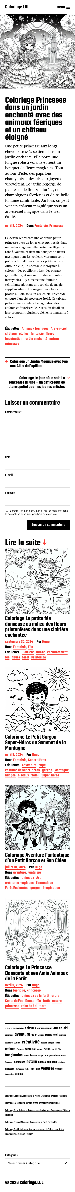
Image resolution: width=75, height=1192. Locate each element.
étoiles (24, 334)
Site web (10, 493)
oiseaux (23, 776)
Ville (38, 1069)
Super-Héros (37, 760)
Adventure (29, 765)
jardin (26, 1056)
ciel (55, 1035)
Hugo (46, 642)
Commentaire (14, 412)
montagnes (19, 1062)
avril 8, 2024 (14, 226)
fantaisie (37, 334)
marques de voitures (55, 1056)
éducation (9, 1074)
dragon (51, 1043)
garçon (47, 771)
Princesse (56, 226)
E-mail (9, 475)
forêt (25, 658)
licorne (33, 1056)
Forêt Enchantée (16, 888)
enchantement (57, 653)
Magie (40, 1055)
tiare (43, 1006)
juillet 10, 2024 (15, 868)
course (17, 1043)
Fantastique (44, 883)
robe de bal (29, 1006)
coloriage (62, 1035)
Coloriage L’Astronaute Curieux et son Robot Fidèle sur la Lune (32, 1103)
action (7, 1028)
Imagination (13, 339)
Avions (41, 1035)
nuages (10, 776)
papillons (52, 1062)
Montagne (61, 771)
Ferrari (39, 1049)
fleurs (50, 334)
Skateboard (20, 1069)
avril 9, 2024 (14, 985)
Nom (7, 457)
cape (42, 765)
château (11, 334)
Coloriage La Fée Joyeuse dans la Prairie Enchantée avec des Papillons (36, 1096)
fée (7, 658)
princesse (12, 344)
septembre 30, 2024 (19, 642)
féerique (19, 991)
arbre (55, 996)
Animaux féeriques (35, 329)
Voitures (47, 1068)
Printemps (38, 658)
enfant (58, 1043)
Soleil (35, 776)
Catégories (11, 1155)
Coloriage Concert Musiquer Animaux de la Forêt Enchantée (31, 1122)
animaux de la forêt (35, 996)
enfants (10, 1049)
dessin (44, 1043)
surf (32, 1069)
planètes (61, 1062)
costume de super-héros (22, 771)
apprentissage (44, 1028)
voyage (58, 1069)
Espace (20, 1049)
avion (34, 1035)
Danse (40, 653)
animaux (28, 878)
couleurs (9, 1043)
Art (38, 878)
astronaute (9, 1035)
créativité (31, 1042)
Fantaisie (41, 226)
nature (54, 339)
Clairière (28, 653)
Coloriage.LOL (17, 7)
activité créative (17, 1028)
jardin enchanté (36, 339)
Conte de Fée (14, 1001)
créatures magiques (19, 883)
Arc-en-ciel (59, 329)
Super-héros (50, 776)
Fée (30, 647)
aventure (19, 873)
